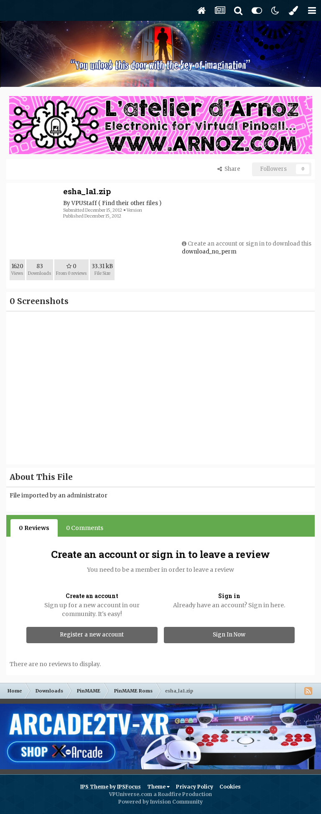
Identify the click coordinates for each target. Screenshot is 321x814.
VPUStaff (84, 203)
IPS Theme (94, 787)
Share (231, 168)
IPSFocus (129, 787)
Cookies (230, 787)
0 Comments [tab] (84, 528)
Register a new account (92, 634)
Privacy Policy (194, 787)
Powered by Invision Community (160, 802)
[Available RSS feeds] (308, 691)
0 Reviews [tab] (34, 528)
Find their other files (130, 203)
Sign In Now (229, 634)
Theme (157, 787)
